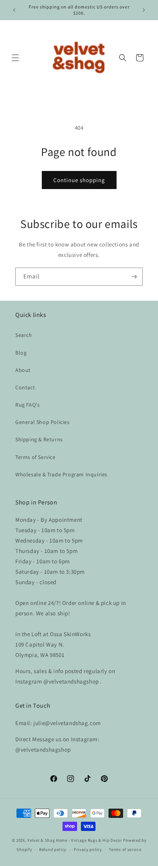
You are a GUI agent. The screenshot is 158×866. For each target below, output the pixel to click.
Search (23, 335)
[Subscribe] (133, 277)
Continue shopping (79, 180)
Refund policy (52, 849)
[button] (15, 57)
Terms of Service (35, 457)
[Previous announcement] (14, 10)
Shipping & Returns (39, 439)
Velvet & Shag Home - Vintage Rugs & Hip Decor (74, 840)
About (23, 370)
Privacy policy (88, 849)
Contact (25, 387)
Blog (20, 352)
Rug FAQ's (27, 404)
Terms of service (125, 849)
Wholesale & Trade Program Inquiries (61, 474)
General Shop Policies (42, 422)
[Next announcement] (143, 10)
